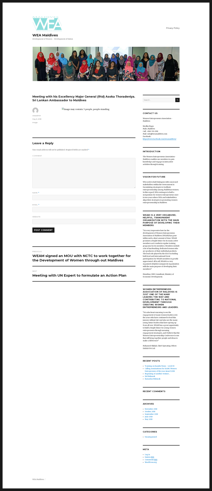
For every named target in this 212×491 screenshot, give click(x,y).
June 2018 (148, 417)
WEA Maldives (45, 35)
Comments (151, 460)
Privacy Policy (173, 28)
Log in (147, 455)
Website (36, 217)
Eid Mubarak (150, 376)
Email (35, 205)
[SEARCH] (177, 100)
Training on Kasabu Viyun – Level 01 (159, 366)
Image (35, 122)
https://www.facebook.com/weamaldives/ (159, 139)
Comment (37, 156)
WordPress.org (151, 462)
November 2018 (151, 409)
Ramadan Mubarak (152, 379)
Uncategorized (151, 437)
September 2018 (151, 414)
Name (35, 193)
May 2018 (148, 419)
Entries (149, 457)
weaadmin (36, 116)
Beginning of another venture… (157, 374)
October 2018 (150, 412)
